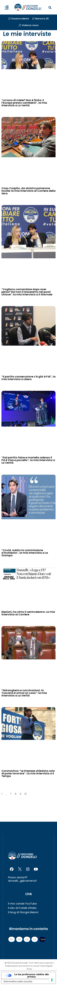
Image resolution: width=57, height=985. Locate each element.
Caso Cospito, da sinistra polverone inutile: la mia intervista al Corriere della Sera (28, 190)
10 (25, 794)
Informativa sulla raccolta (18, 981)
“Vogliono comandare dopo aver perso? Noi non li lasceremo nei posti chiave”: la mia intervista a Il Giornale (26, 291)
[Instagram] (27, 869)
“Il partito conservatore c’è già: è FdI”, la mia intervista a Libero (28, 378)
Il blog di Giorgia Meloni (23, 912)
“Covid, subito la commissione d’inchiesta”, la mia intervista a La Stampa (24, 552)
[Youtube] (35, 869)
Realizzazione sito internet (18, 966)
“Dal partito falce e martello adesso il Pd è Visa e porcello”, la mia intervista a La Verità (28, 460)
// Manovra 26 (40, 18)
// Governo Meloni (18, 18)
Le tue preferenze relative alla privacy (31, 975)
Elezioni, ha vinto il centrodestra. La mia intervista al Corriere (28, 613)
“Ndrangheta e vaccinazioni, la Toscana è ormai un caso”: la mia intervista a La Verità (24, 692)
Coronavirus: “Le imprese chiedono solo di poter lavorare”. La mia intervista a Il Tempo (28, 773)
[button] (50, 7)
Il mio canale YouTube (22, 903)
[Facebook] (11, 869)
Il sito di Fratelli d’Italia (22, 908)
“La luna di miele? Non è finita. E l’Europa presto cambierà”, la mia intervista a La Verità (24, 102)
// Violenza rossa (28, 25)
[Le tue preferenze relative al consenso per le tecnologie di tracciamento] (52, 980)
